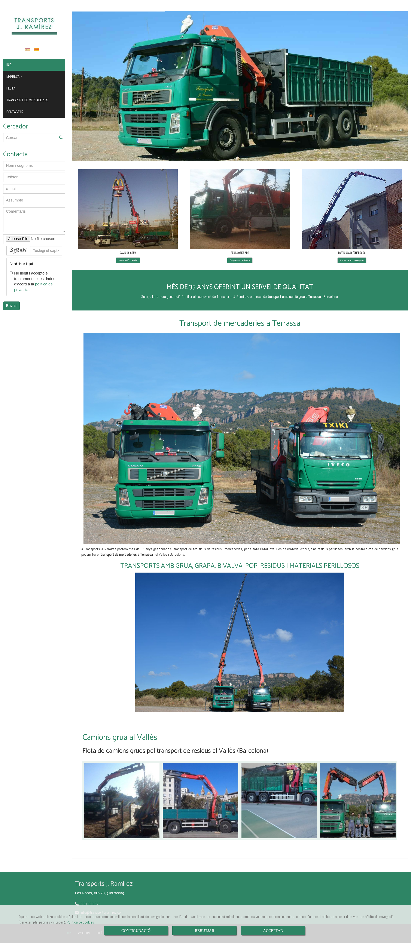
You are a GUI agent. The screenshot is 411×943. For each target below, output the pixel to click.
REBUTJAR (204, 930)
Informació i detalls (128, 260)
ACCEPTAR (273, 930)
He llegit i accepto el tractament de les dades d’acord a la (34, 281)
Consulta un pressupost (352, 260)
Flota (10, 88)
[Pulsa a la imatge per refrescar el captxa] (18, 250)
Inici (9, 64)
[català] (38, 49)
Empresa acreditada (240, 260)
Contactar (14, 111)
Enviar (11, 305)
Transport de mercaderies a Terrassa (239, 323)
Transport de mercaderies (27, 100)
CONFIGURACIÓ (135, 930)
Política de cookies (80, 922)
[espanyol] (28, 49)
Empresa (13, 76)
